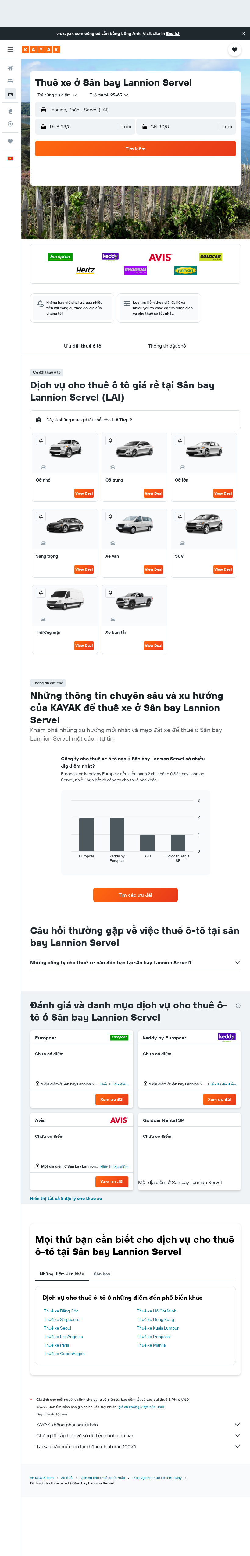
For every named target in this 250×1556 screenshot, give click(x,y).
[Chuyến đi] (10, 141)
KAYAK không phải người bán (67, 1424)
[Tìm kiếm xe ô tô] (10, 94)
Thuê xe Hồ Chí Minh (157, 1311)
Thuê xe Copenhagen (64, 1353)
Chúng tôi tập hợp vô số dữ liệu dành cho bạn (85, 1435)
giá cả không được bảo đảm (141, 1406)
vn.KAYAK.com (42, 1477)
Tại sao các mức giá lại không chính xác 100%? (86, 1446)
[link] (135, 895)
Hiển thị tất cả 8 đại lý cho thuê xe (66, 1198)
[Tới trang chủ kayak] (41, 49)
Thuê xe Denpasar (154, 1336)
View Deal (84, 493)
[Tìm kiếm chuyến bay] (10, 68)
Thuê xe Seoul (57, 1328)
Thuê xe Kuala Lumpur (158, 1328)
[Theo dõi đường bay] (10, 124)
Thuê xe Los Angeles (63, 1336)
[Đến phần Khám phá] (10, 111)
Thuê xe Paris (56, 1345)
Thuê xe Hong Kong (155, 1319)
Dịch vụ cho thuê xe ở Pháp (102, 1477)
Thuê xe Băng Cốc (61, 1311)
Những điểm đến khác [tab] (62, 1274)
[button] (243, 33)
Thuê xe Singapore (62, 1319)
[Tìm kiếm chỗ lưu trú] (10, 81)
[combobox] (57, 95)
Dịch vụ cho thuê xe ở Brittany (157, 1477)
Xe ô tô (67, 1477)
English (173, 33)
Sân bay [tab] (102, 1274)
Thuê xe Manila (151, 1345)
